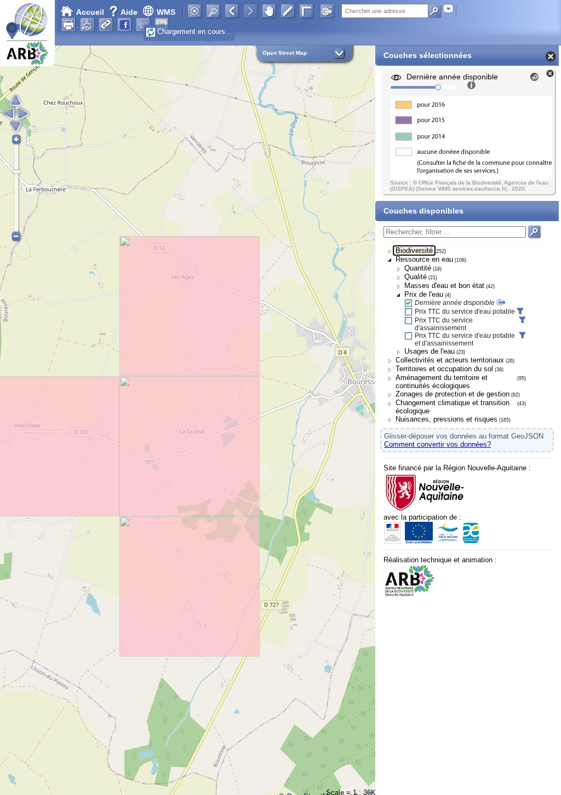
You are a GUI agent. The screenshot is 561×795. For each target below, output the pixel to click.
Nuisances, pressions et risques (446, 419)
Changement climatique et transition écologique (453, 407)
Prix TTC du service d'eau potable (465, 311)
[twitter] (143, 24)
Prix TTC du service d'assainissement (444, 324)
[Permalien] (105, 24)
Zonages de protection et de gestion (453, 394)
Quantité (417, 268)
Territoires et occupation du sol (444, 369)
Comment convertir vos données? (437, 444)
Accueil (90, 12)
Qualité (415, 277)
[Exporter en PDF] (87, 24)
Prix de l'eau (423, 294)
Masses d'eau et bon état (444, 285)
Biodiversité (414, 250)
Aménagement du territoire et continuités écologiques (442, 381)
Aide (124, 12)
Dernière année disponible (455, 303)
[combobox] (448, 8)
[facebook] (124, 24)
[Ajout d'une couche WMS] (327, 11)
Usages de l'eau (429, 351)
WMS (166, 12)
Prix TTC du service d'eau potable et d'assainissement (465, 339)
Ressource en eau (424, 259)
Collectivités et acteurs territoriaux (450, 360)
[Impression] (68, 24)
